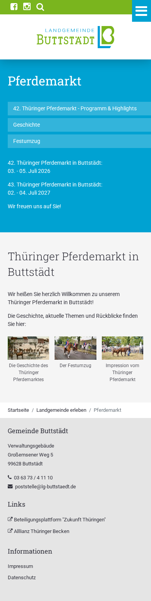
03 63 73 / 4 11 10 (34, 478)
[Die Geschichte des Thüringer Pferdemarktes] (28, 348)
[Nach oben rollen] (135, 585)
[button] (40, 7)
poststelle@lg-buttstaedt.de (45, 487)
